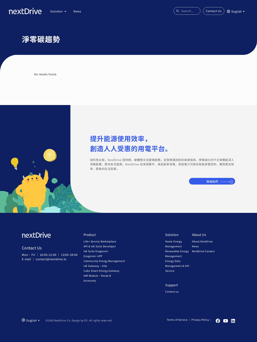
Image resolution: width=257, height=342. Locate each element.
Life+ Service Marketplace (100, 241)
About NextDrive (202, 241)
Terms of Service (177, 319)
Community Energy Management (104, 261)
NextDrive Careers (203, 251)
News (77, 11)
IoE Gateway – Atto (95, 266)
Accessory (90, 280)
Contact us (172, 291)
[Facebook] (218, 321)
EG (86, 320)
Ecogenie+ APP (93, 256)
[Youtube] (225, 321)
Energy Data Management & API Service (177, 265)
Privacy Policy (200, 319)
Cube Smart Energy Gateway (101, 270)
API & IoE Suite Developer (100, 246)
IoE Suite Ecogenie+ (96, 251)
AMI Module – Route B (97, 275)
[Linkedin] (233, 321)
